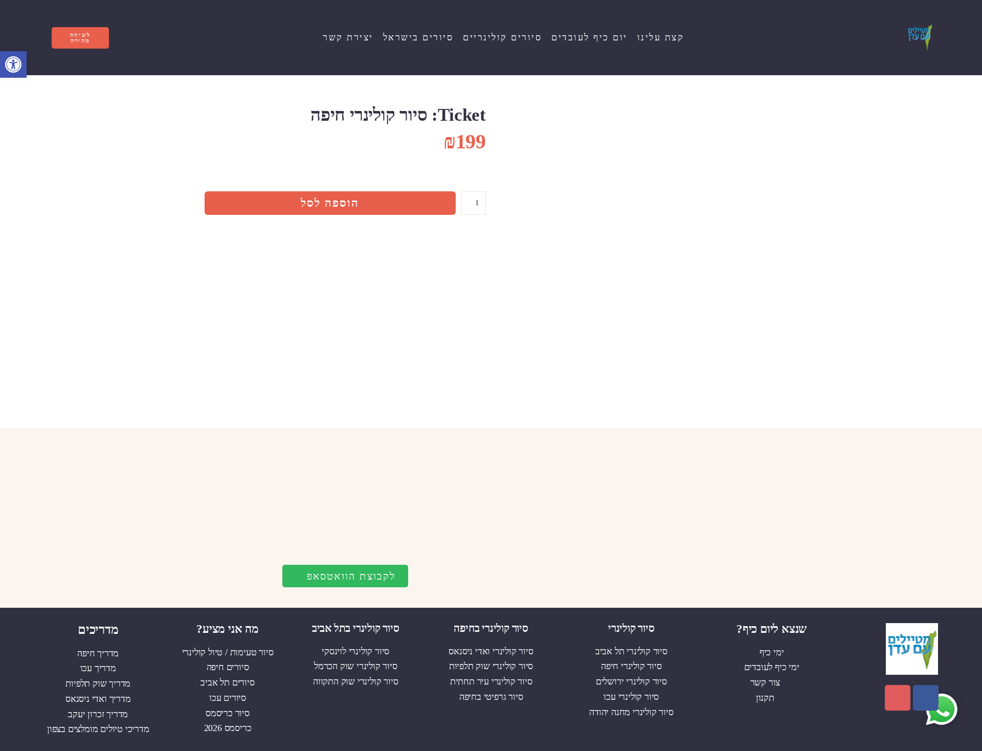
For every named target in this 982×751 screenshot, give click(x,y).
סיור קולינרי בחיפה (491, 628)
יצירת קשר (348, 37)
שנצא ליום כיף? (771, 629)
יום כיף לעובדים (589, 37)
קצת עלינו (660, 37)
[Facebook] (926, 698)
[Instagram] (897, 698)
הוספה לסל (330, 202)
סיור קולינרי (631, 628)
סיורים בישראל (418, 37)
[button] (13, 64)
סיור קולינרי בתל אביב (355, 628)
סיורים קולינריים (502, 37)
